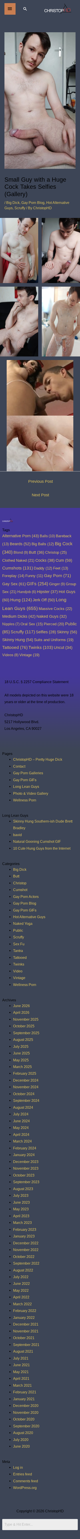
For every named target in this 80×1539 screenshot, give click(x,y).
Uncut (63, 647)
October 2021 (23, 1338)
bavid (17, 835)
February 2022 (24, 1311)
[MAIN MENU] (10, 9)
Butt (36, 552)
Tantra (18, 951)
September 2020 (26, 1426)
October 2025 (23, 1026)
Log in (18, 1467)
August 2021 (23, 1351)
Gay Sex (14, 583)
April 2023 (21, 1216)
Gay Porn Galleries (28, 773)
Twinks (40, 647)
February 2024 (24, 1148)
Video (17, 971)
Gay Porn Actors (26, 897)
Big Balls (43, 544)
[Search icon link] (25, 8)
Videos (10, 655)
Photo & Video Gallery (30, 793)
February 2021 (24, 1392)
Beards (20, 544)
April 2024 (21, 1135)
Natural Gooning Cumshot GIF (37, 841)
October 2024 (23, 1094)
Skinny (67, 632)
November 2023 (25, 1168)
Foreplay (13, 576)
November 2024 (25, 1087)
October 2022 (23, 1257)
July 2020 (20, 1440)
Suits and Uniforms (54, 640)
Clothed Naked (18, 560)
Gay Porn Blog (32, 203)
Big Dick (13, 203)
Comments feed (25, 1481)
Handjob (26, 592)
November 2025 (25, 1019)
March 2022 (22, 1304)
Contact (19, 766)
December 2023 (25, 1162)
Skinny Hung (17, 639)
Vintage (29, 655)
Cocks (45, 560)
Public (18, 930)
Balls (47, 536)
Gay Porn (57, 575)
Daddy (43, 568)
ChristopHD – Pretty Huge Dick (37, 759)
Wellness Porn (24, 800)
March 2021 (22, 1385)
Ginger (57, 584)
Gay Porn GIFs (24, 780)
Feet (60, 568)
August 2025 (23, 1040)
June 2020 (21, 1446)
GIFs (37, 583)
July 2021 (20, 1358)
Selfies (46, 632)
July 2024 (20, 1114)
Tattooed (15, 647)
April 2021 (21, 1378)
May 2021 (21, 1372)
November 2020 (25, 1412)
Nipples (11, 624)
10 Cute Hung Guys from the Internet (41, 848)
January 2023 (24, 1236)
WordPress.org (25, 1488)
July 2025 (20, 1046)
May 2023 (21, 1209)
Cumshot (20, 890)
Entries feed (22, 1474)
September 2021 (26, 1345)
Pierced (54, 624)
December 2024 (25, 1080)
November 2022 (25, 1250)
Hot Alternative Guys (29, 917)
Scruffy (19, 208)
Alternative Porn (20, 536)
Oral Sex (31, 624)
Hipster (47, 591)
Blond (21, 552)
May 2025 (21, 1060)
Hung (21, 599)
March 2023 (22, 1223)
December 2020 (25, 1406)
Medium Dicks (19, 616)
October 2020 (23, 1419)
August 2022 (23, 1270)
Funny (34, 576)
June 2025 (21, 1053)
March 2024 (22, 1141)
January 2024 (24, 1155)
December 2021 (25, 1324)
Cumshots (17, 568)
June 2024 (21, 1121)
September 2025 (26, 1033)
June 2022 (21, 1283)
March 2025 (22, 1067)
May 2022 (21, 1290)
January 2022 (24, 1318)
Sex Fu (18, 944)
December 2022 (25, 1243)
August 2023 (23, 1189)
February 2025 (24, 1073)
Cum (64, 560)
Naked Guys (51, 616)
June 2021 (21, 1365)
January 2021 (24, 1399)
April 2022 (21, 1297)
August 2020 (23, 1433)
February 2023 (24, 1229)
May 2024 (21, 1128)
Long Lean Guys (26, 787)
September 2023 (26, 1182)
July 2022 (20, 1277)
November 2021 (25, 1331)
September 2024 (26, 1100)
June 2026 (21, 1006)
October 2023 (23, 1175)
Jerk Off (44, 600)
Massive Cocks (55, 608)
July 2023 (20, 1195)
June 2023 (21, 1202)
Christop (56, 552)
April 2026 (21, 1012)
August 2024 (23, 1107)
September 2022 (26, 1263)
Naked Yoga (22, 923)
